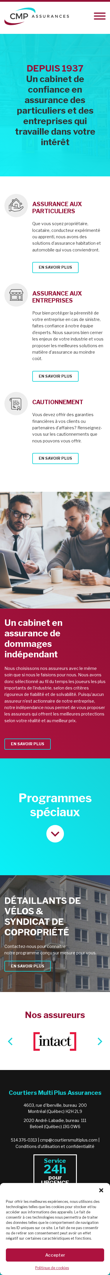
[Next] (99, 1041)
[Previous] (10, 1041)
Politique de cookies (52, 1268)
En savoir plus (55, 267)
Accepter (55, 1255)
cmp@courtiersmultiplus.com (68, 1139)
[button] (101, 1190)
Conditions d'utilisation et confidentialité (55, 1146)
